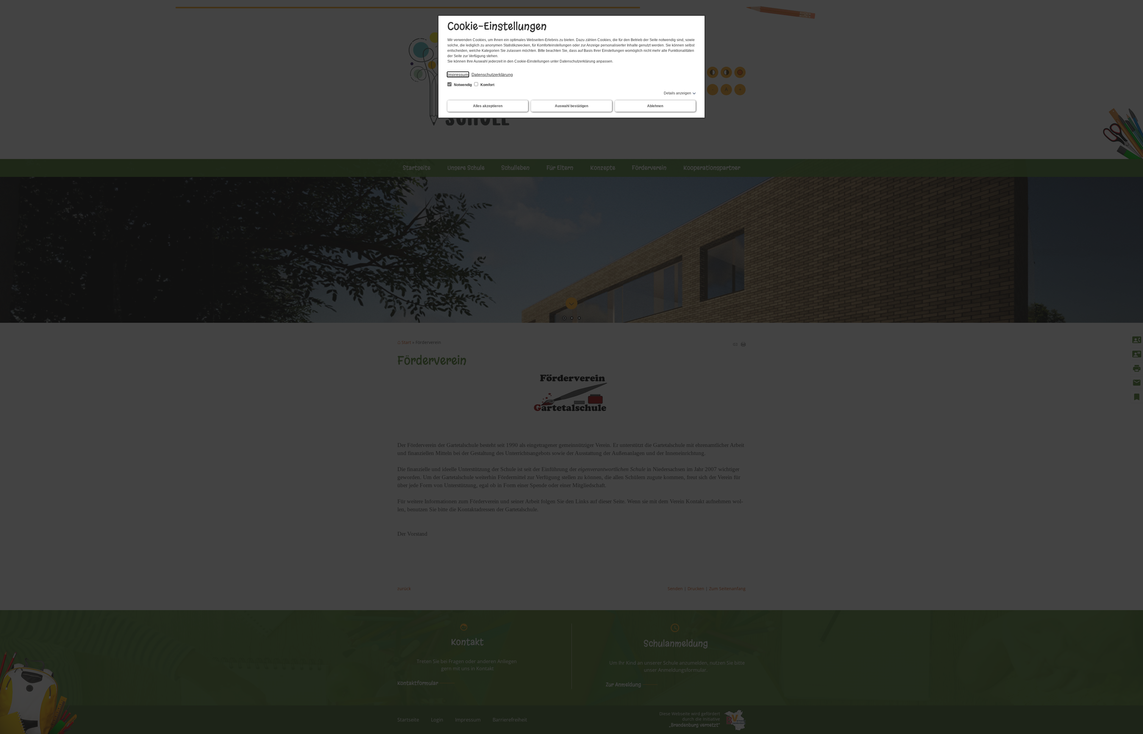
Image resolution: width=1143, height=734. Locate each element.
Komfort (487, 85)
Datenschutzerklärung (492, 74)
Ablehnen (655, 106)
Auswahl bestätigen (571, 106)
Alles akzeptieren (487, 106)
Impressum (458, 74)
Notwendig (463, 85)
